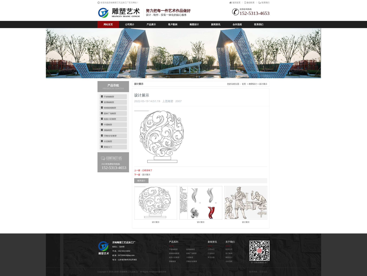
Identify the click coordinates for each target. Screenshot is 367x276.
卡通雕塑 (108, 124)
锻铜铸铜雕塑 (174, 253)
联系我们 (265, 2)
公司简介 (129, 24)
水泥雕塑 (108, 141)
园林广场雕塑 (110, 113)
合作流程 (237, 24)
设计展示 (146, 174)
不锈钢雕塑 (109, 97)
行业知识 (211, 253)
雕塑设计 (194, 24)
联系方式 (229, 249)
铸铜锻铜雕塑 (110, 108)
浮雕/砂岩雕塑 (110, 136)
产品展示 (151, 24)
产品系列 (173, 241)
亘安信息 (263, 272)
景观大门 (108, 147)
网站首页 (108, 24)
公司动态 (211, 249)
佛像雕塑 (108, 130)
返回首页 (236, 2)
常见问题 (211, 257)
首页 (244, 84)
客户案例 (172, 24)
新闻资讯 (215, 24)
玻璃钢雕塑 (109, 102)
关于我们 (230, 241)
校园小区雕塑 (110, 119)
